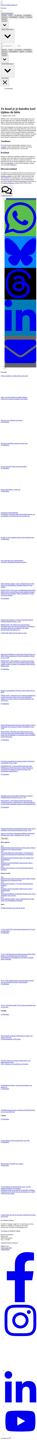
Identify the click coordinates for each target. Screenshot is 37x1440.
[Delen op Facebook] (5, 199)
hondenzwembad (6, 176)
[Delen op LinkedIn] (20, 335)
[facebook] (20, 1301)
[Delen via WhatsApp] (20, 235)
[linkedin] (20, 1406)
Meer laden (5, 838)
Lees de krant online (7, 13)
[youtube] (20, 1434)
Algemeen (19, 115)
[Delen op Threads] (20, 298)
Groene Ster (22, 181)
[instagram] (20, 1338)
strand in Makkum (8, 183)
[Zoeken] (19, 46)
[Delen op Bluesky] (20, 267)
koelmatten (10, 163)
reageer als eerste (7, 195)
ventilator (3, 147)
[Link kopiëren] (5, 368)
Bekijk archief (5, 1249)
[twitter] (20, 1370)
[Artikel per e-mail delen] (20, 366)
